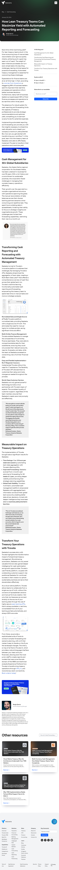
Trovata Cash (5, 832)
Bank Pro (4, 837)
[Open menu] (56, 2)
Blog (3, 11)
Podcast (23, 859)
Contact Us (34, 837)
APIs (17, 668)
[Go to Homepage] (7, 822)
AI (21, 668)
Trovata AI (4, 847)
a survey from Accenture (12, 83)
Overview (4, 830)
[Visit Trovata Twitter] (48, 840)
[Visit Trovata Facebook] (45, 840)
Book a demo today (9, 673)
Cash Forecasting (11, 11)
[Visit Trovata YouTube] (51, 840)
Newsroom (33, 832)
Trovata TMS (5, 835)
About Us (33, 830)
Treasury (23, 830)
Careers (33, 835)
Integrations (5, 851)
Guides (23, 849)
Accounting (24, 837)
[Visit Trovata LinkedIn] (42, 840)
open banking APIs (18, 604)
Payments (14, 830)
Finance (23, 835)
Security (35, 864)
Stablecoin (4, 849)
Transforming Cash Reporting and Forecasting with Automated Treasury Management (45, 59)
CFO (22, 832)
